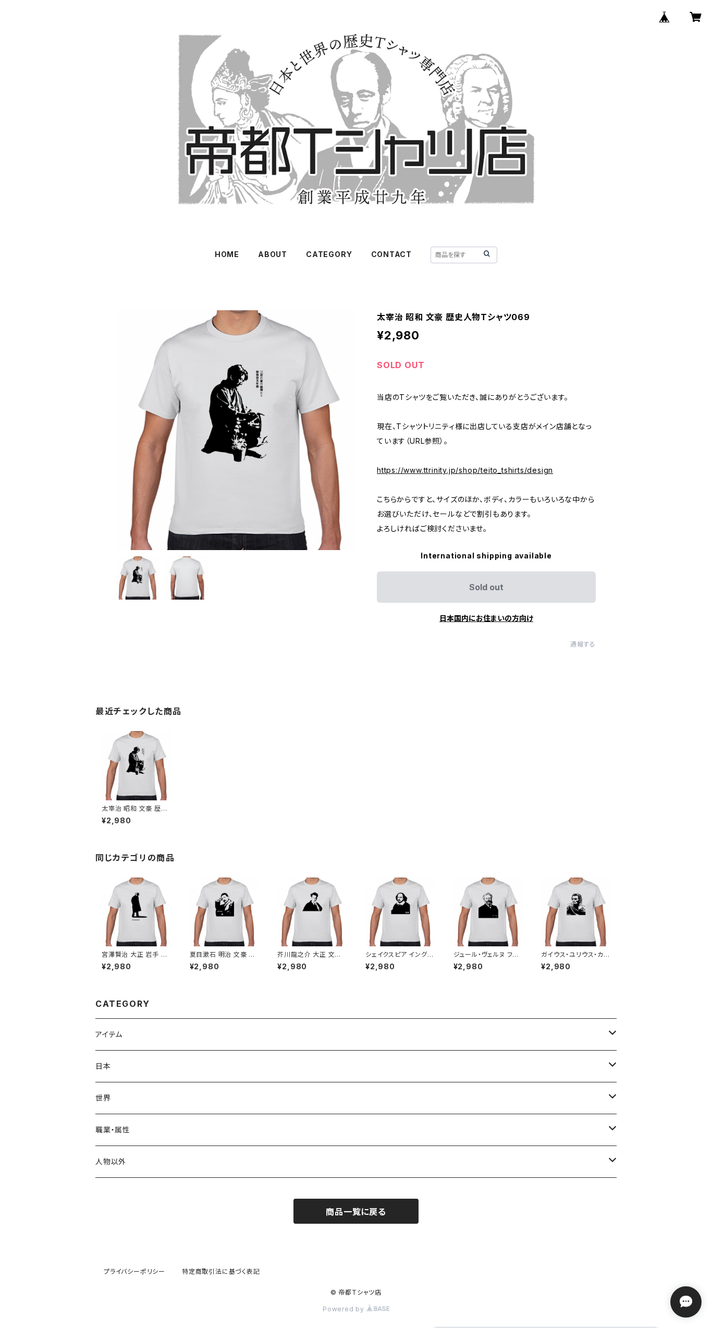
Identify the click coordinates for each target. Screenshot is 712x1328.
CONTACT (391, 254)
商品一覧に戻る (356, 1212)
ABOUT (272, 254)
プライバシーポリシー (134, 1271)
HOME (227, 254)
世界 (103, 1097)
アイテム (108, 1034)
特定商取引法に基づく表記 (221, 1271)
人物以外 (110, 1161)
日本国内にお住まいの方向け (486, 618)
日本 (103, 1066)
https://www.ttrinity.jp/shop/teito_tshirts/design (465, 470)
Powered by (344, 1309)
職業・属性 (112, 1129)
